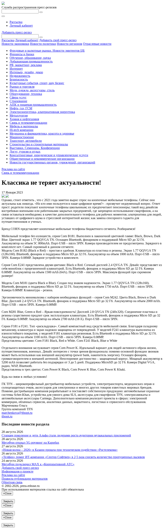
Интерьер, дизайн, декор (26, 72)
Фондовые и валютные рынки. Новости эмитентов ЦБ (47, 50)
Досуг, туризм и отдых (25, 151)
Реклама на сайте (13, 169)
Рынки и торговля (22, 86)
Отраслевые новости (97, 43)
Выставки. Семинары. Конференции (35, 148)
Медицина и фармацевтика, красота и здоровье (42, 133)
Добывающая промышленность (31, 61)
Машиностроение (22, 137)
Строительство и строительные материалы (39, 144)
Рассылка (16, 22)
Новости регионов (69, 43)
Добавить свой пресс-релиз (57, 40)
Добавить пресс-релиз (17, 32)
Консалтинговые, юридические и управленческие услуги (49, 155)
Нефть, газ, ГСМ (21, 108)
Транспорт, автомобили (26, 140)
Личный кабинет (21, 25)
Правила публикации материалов (25, 478)
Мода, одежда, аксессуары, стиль (32, 90)
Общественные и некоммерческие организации (42, 158)
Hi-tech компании (21, 130)
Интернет (16, 68)
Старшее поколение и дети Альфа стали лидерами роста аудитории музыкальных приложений (66, 435)
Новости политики (43, 43)
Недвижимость (20, 76)
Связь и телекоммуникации (28, 122)
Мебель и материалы (24, 126)
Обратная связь (12, 482)
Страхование (18, 101)
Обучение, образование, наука (30, 57)
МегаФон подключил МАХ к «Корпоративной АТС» (38, 464)
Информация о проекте (17, 471)
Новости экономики (15, 43)
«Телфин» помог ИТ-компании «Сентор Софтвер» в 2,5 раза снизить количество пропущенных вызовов (73, 457)
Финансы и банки (22, 54)
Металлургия (19, 115)
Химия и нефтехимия (24, 119)
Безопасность (19, 79)
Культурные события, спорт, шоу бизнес (37, 83)
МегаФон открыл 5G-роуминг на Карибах (30, 442)
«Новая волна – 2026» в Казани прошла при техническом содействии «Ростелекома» (60, 449)
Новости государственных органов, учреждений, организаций (52, 162)
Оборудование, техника (26, 94)
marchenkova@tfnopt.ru (17, 412)
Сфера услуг (18, 97)
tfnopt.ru (7, 416)
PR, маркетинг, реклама (26, 65)
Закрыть (8, 501)
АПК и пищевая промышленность (33, 104)
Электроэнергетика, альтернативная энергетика (42, 112)
